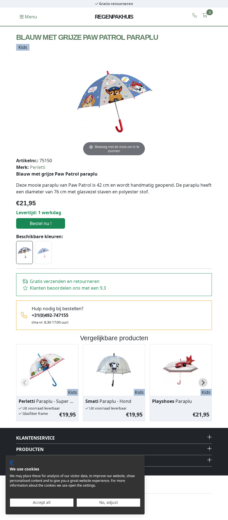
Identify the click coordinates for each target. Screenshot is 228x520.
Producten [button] (30, 449)
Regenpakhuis (114, 17)
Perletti (37, 167)
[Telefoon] (194, 15)
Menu (30, 17)
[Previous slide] (25, 382)
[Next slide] (203, 382)
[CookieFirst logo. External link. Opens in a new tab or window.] (12, 462)
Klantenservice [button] (35, 438)
